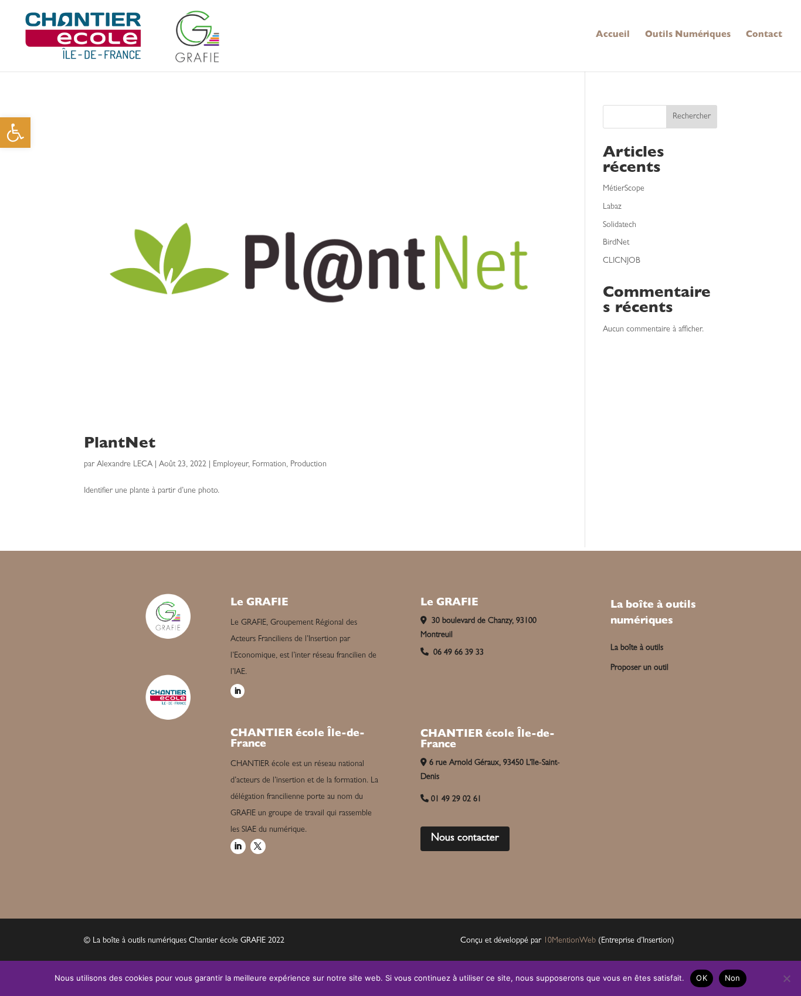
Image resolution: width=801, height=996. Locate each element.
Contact (764, 36)
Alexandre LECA (124, 464)
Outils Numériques (688, 36)
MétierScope (623, 189)
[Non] (786, 978)
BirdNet (616, 243)
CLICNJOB (621, 261)
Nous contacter (465, 839)
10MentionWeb (570, 941)
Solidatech (619, 225)
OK (701, 978)
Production (308, 464)
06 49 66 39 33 (457, 653)
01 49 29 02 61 (456, 799)
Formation (269, 464)
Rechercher (692, 117)
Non (733, 978)
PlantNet (119, 444)
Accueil (613, 36)
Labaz (612, 207)
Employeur (230, 464)
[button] (15, 132)
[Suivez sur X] (258, 846)
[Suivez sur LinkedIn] (237, 691)
